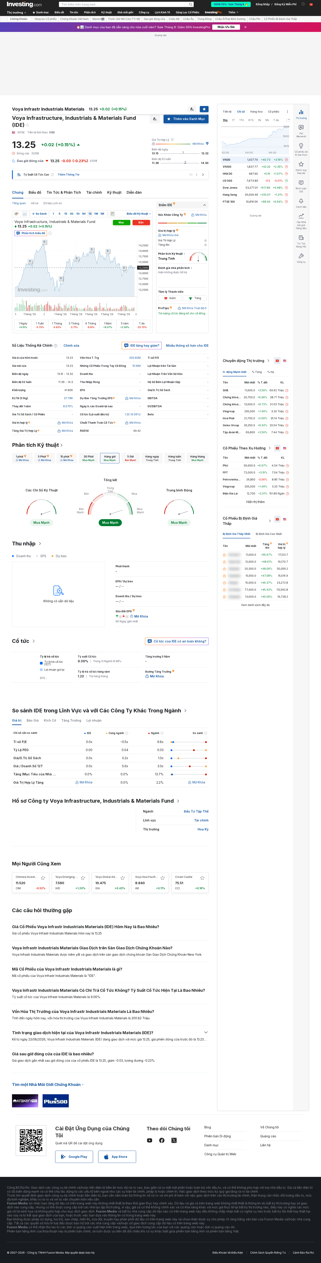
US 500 (227, 180)
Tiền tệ (227, 111)
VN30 (226, 159)
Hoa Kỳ (203, 829)
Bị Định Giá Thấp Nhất (236, 534)
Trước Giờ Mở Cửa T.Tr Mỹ (124, 19)
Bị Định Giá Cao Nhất (269, 534)
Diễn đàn (134, 192)
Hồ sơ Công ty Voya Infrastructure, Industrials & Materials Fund (93, 801)
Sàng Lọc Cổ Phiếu (187, 12)
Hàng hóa (256, 111)
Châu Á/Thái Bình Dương (230, 19)
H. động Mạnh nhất (234, 372)
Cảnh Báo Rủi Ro (303, 1252)
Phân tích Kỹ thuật (35, 445)
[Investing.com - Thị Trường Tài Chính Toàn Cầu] (24, 4)
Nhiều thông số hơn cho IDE (187, 345)
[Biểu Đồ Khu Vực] (24, 213)
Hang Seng (230, 194)
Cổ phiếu (273, 111)
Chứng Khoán (18, 19)
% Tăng (257, 372)
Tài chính (94, 192)
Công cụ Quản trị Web (220, 1154)
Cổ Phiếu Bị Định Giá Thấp (240, 521)
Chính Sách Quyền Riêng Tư (268, 1252)
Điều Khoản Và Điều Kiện (227, 1252)
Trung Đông (204, 19)
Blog (207, 1127)
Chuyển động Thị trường (243, 360)
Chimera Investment (28, 877)
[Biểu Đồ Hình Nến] (16, 213)
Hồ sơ (34, 203)
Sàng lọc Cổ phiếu (46, 19)
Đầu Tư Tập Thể (196, 811)
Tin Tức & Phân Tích (64, 192)
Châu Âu (188, 19)
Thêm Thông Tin (68, 174)
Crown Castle (183, 877)
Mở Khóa (198, 143)
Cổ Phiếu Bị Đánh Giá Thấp (280, 19)
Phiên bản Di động (217, 1136)
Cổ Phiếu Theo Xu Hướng (244, 448)
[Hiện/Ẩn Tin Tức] (112, 213)
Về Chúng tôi (269, 1127)
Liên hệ (265, 1145)
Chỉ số (241, 111)
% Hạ (270, 372)
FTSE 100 (229, 201)
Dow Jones (230, 187)
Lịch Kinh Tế (162, 12)
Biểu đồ (35, 192)
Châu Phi (254, 19)
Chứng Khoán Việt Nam (74, 19)
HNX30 (227, 173)
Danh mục (211, 1145)
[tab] (22, 458)
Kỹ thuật (114, 192)
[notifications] (303, 4)
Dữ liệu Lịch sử (52, 203)
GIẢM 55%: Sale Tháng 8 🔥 (231, 4)
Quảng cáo (268, 1136)
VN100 (227, 166)
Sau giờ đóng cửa (154, 19)
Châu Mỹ (174, 19)
